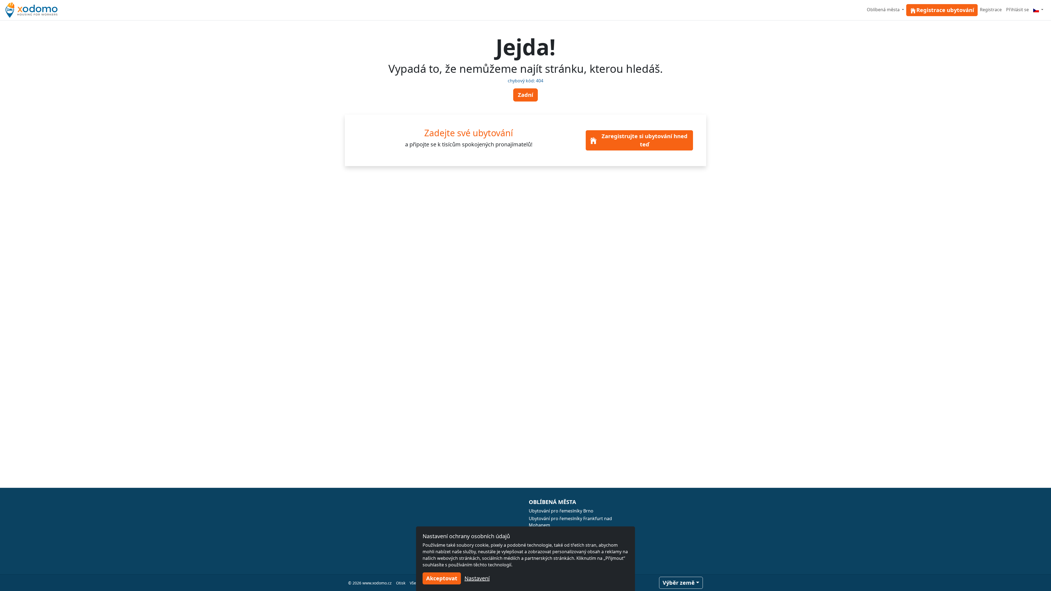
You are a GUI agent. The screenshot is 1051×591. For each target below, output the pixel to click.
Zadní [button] (525, 95)
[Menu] (1038, 9)
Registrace (991, 10)
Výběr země (679, 582)
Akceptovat (441, 578)
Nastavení (477, 578)
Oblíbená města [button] (884, 10)
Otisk (400, 583)
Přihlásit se (1017, 10)
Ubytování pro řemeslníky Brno (561, 511)
